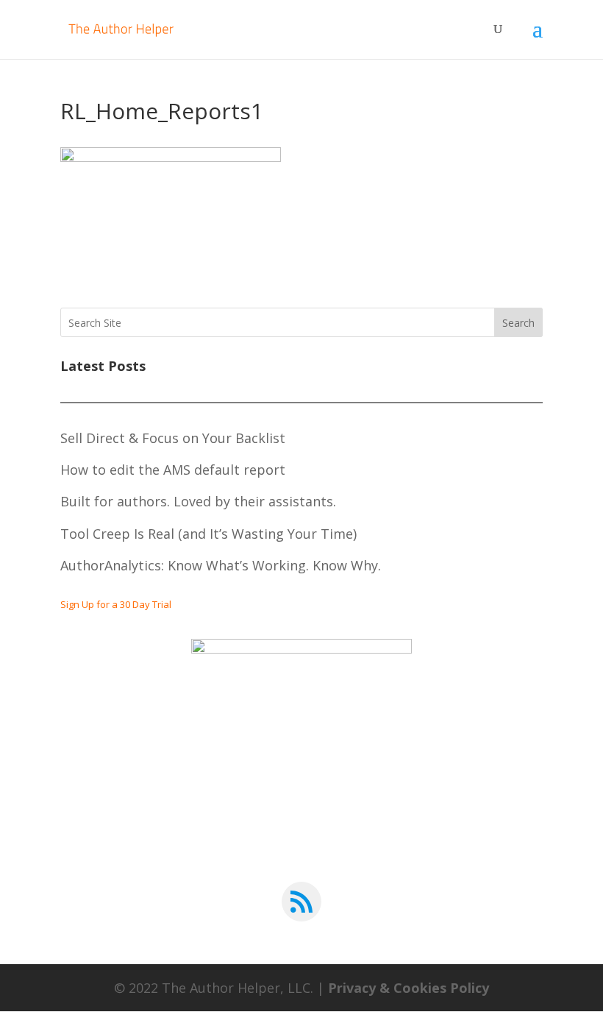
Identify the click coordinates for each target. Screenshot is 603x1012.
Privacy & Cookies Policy (408, 988)
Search (518, 323)
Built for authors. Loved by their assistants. (198, 501)
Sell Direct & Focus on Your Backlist (172, 438)
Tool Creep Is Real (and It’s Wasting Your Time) (208, 533)
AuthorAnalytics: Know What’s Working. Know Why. (220, 565)
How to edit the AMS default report (172, 469)
